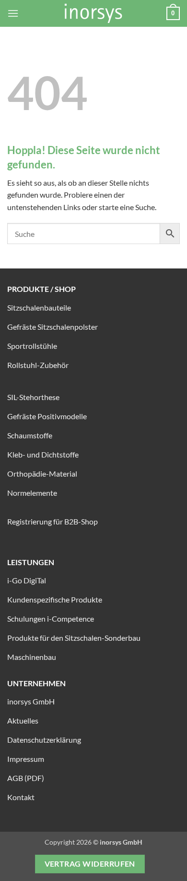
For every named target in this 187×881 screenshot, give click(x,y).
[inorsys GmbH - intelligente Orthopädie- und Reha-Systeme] (93, 13)
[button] (13, 13)
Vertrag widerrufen (90, 863)
